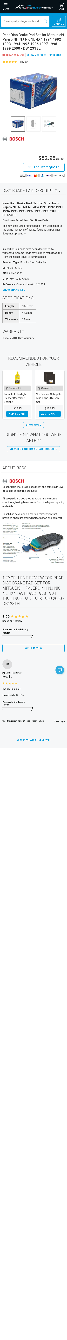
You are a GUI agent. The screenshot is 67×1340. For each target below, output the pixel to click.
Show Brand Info (13, 289)
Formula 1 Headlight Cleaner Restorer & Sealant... (15, 398)
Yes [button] (28, 721)
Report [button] (34, 721)
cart (61, 9)
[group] (33, 616)
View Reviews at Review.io (33, 740)
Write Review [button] (33, 648)
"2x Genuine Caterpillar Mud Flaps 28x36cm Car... (49, 398)
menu (6, 9)
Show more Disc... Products (44, 55)
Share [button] (41, 721)
